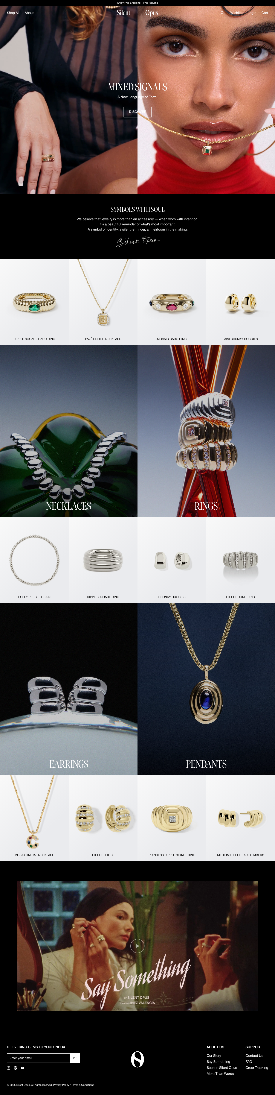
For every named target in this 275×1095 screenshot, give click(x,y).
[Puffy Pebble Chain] (34, 560)
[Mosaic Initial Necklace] (34, 818)
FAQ (249, 1061)
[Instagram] (8, 1068)
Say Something (218, 1061)
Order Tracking (257, 1067)
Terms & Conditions (82, 1085)
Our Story (214, 1055)
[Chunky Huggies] (172, 560)
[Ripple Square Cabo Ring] (34, 302)
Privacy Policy (61, 1085)
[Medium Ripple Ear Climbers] (240, 818)
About (29, 13)
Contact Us (254, 1055)
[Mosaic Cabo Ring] (172, 302)
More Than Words (220, 1073)
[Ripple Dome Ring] (240, 560)
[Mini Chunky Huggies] (240, 302)
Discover (137, 112)
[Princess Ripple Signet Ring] (172, 818)
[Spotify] (15, 1068)
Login (252, 13)
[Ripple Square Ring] (103, 560)
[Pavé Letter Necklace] (103, 302)
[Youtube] (22, 1068)
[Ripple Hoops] (103, 818)
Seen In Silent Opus (222, 1067)
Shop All (13, 13)
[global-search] (222, 13)
